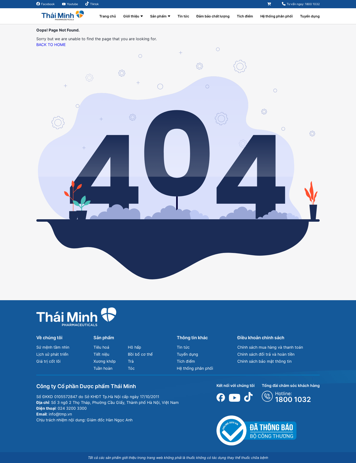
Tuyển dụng (310, 16)
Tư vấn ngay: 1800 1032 (303, 4)
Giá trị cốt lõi (48, 361)
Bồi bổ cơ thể (140, 354)
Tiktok (94, 4)
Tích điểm (245, 16)
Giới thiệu (131, 16)
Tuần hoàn (102, 368)
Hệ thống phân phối (276, 16)
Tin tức (183, 16)
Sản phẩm (158, 16)
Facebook (48, 4)
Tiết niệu (101, 354)
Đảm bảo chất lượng (213, 16)
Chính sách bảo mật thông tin (264, 361)
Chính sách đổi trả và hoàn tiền (265, 354)
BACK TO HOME (51, 44)
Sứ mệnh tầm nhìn (52, 347)
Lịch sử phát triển (52, 354)
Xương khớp (104, 361)
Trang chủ (107, 16)
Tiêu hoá (101, 347)
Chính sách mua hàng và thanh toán (270, 347)
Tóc (131, 368)
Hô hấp (134, 347)
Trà (131, 361)
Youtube (72, 4)
